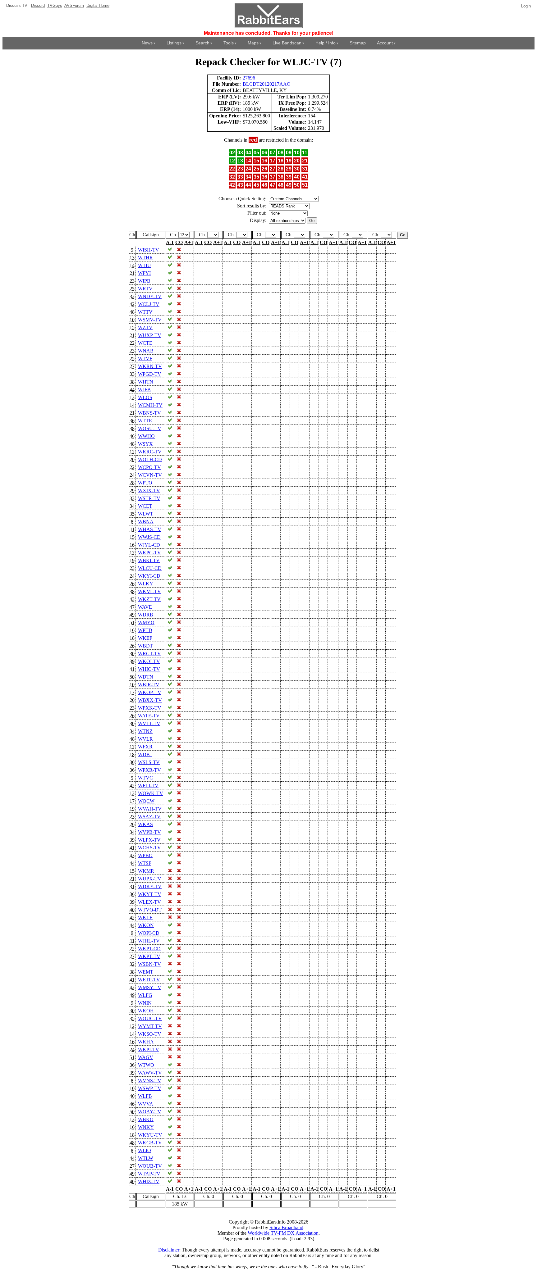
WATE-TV (149, 715)
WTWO (146, 1065)
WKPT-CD (149, 948)
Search (202, 42)
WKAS (145, 824)
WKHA (146, 1041)
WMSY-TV (149, 987)
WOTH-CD (150, 459)
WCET (145, 506)
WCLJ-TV (148, 304)
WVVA (145, 1103)
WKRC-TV (150, 451)
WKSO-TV (149, 1034)
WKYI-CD (149, 576)
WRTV (145, 288)
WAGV (145, 1057)
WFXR (145, 746)
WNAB (146, 350)
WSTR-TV (149, 498)
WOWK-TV (150, 793)
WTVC (145, 777)
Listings (174, 42)
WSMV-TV (150, 319)
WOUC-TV (150, 1018)
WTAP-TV (149, 1173)
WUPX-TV (149, 878)
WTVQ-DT (150, 909)
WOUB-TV (150, 1166)
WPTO (145, 482)
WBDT (145, 645)
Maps (253, 42)
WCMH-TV (150, 405)
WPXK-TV (149, 708)
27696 (249, 77)
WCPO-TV (149, 467)
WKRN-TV (150, 366)
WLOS (145, 397)
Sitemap (358, 42)
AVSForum (74, 5)
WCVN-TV (150, 475)
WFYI (144, 273)
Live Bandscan (287, 42)
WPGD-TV (149, 374)
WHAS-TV (149, 529)
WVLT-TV (149, 723)
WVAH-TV (150, 808)
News (147, 42)
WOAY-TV (149, 1111)
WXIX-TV (149, 490)
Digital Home (97, 5)
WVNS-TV (149, 1080)
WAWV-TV (150, 1072)
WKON (146, 925)
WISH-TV (148, 249)
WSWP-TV (149, 1088)
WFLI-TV (148, 785)
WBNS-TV (149, 413)
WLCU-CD (150, 568)
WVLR (145, 739)
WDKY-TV (150, 886)
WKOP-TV (149, 692)
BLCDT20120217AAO (267, 84)
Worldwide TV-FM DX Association (283, 1233)
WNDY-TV (150, 296)
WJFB (144, 389)
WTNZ (145, 731)
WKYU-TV (150, 1135)
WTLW (145, 1158)
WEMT (145, 971)
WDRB (145, 614)
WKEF (145, 638)
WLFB (145, 1096)
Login (526, 6)
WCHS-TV (149, 847)
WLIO (144, 1150)
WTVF (145, 358)
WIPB (144, 281)
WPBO (145, 855)
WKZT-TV (149, 599)
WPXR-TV (149, 770)
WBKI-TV (149, 560)
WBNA (146, 521)
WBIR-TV (148, 684)
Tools (228, 42)
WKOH (146, 1010)
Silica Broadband (286, 1227)
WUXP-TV (149, 335)
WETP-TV (149, 979)
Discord (38, 5)
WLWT (145, 513)
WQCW (146, 801)
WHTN (145, 381)
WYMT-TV (150, 1026)
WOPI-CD (148, 933)
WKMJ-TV (149, 591)
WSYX (145, 444)
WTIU (144, 265)
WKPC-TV (149, 552)
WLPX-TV (149, 840)
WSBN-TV (149, 964)
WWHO (146, 436)
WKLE (145, 917)
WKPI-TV (148, 1049)
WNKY (146, 1127)
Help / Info (325, 42)
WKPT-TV (149, 956)
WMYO (146, 622)
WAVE (145, 607)
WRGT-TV (149, 653)
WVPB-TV (149, 832)
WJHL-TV (149, 940)
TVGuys (54, 5)
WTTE (145, 420)
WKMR (146, 871)
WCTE (145, 343)
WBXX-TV (150, 700)
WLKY (145, 583)
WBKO (146, 1119)
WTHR (145, 257)
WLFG (145, 995)
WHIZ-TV (148, 1181)
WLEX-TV (149, 902)
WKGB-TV (150, 1142)
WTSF (144, 863)
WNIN (145, 1003)
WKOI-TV (149, 661)
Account (385, 42)
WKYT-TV (149, 894)
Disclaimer (168, 1249)
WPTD (145, 630)
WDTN (145, 676)
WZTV (145, 327)
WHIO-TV (149, 669)
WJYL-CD (149, 544)
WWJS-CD (149, 537)
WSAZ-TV (149, 816)
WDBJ (145, 754)
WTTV (145, 312)
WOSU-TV (149, 428)
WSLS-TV (149, 762)
